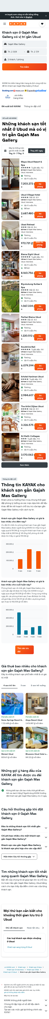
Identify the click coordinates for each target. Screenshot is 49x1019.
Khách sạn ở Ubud (10, 972)
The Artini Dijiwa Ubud (32, 406)
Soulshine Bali (28, 346)
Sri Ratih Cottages (30, 436)
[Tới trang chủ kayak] (17, 23)
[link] (24, 649)
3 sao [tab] (23, 685)
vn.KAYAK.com (9, 967)
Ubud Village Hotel (30, 194)
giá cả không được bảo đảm (14, 992)
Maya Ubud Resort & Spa (31, 163)
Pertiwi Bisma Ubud (31, 317)
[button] (46, 16)
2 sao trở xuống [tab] (38, 685)
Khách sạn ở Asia (35, 967)
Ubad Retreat (28, 224)
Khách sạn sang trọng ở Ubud (19, 947)
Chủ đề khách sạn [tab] (14, 928)
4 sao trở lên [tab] (9, 685)
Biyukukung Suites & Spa (31, 286)
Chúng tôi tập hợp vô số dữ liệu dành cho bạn (21, 1005)
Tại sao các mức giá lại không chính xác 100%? (23, 1011)
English (29, 17)
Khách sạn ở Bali (33, 970)
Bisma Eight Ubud (30, 254)
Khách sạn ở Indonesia (15, 970)
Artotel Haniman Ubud (32, 376)
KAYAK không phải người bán (18, 1000)
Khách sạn (22, 967)
